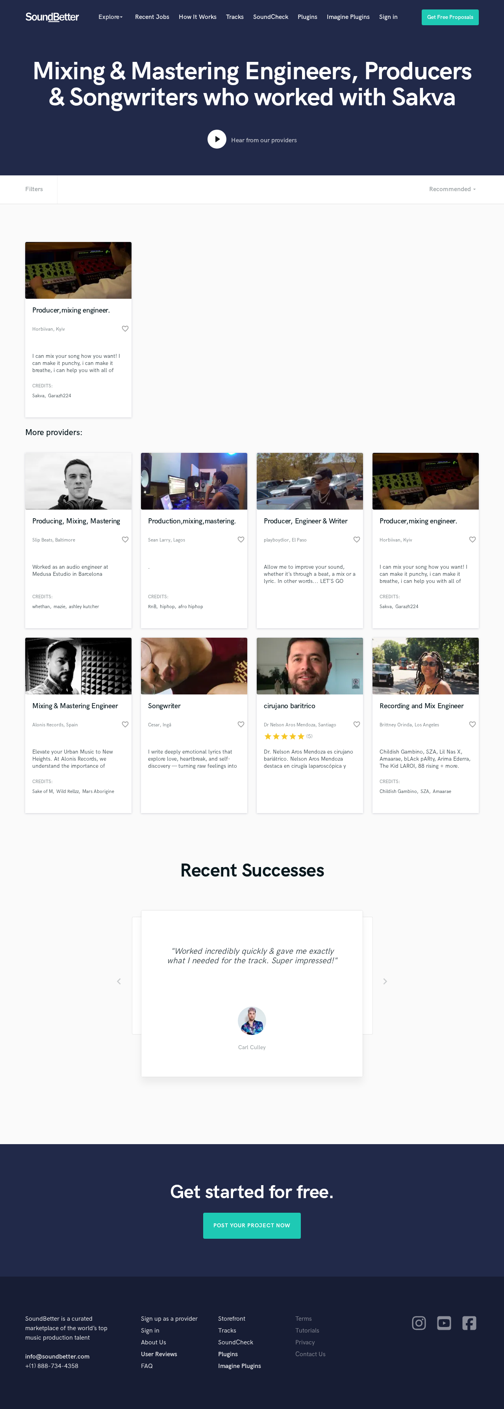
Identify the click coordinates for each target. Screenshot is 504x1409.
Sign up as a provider (169, 1319)
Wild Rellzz (67, 792)
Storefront (231, 1319)
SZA (425, 792)
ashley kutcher (84, 607)
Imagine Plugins (348, 17)
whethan (41, 607)
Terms (303, 1319)
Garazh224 (59, 396)
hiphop (167, 607)
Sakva (38, 396)
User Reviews (159, 1354)
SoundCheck (270, 17)
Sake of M (42, 792)
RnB (152, 607)
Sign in (388, 17)
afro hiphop (190, 607)
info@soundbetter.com (57, 1357)
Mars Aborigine (98, 792)
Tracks (235, 17)
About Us (153, 1342)
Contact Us (310, 1354)
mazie (59, 607)
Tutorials (307, 1331)
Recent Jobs (152, 17)
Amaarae (442, 792)
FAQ (147, 1366)
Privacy (305, 1342)
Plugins (307, 17)
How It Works (198, 17)
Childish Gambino (398, 792)
